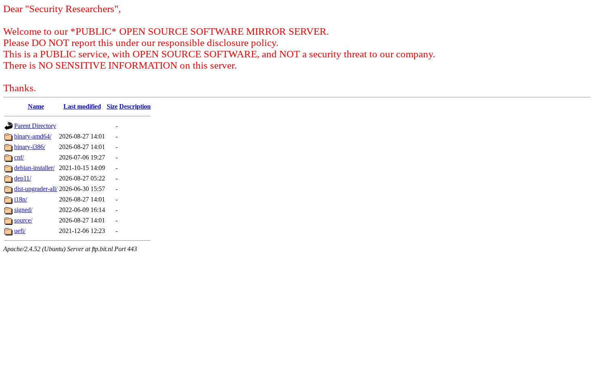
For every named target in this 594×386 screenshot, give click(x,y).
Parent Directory (35, 125)
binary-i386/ (29, 146)
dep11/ (22, 178)
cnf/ (19, 157)
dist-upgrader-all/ (35, 188)
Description (135, 106)
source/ (23, 220)
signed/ (23, 209)
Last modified (82, 106)
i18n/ (20, 199)
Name (36, 106)
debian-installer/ (34, 167)
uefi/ (19, 230)
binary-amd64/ (32, 136)
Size (112, 106)
